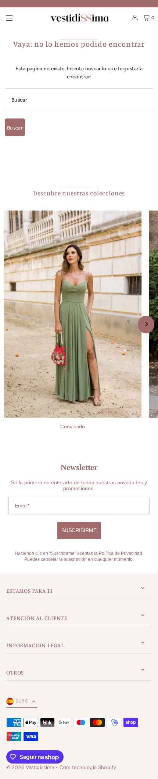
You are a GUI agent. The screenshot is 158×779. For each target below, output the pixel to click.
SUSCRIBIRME (79, 530)
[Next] (146, 324)
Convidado (72, 426)
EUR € (21, 701)
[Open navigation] (9, 17)
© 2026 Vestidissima (30, 767)
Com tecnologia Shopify (88, 767)
